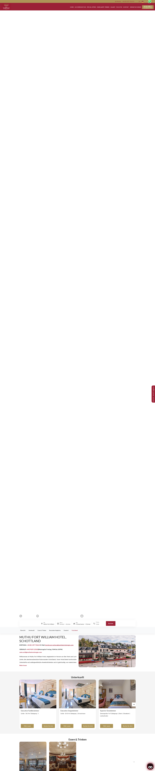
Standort (66, 630)
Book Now (21, 327)
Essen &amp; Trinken (103, 7)
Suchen (110, 623)
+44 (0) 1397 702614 (33, 645)
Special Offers (91, 7)
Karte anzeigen (89, 616)
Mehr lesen (27, 726)
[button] (134, 704)
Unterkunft (32, 630)
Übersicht (22, 630)
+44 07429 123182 (32, 649)
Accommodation (80, 7)
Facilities (119, 7)
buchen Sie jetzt (48, 726)
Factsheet (75, 630)
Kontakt (126, 7)
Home (72, 7)
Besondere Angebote (55, 630)
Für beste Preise (148, 7)
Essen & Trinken (42, 630)
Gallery (112, 7)
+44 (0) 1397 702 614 (128, 1)
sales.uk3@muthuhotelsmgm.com (30, 652)
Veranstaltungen (135, 7)
